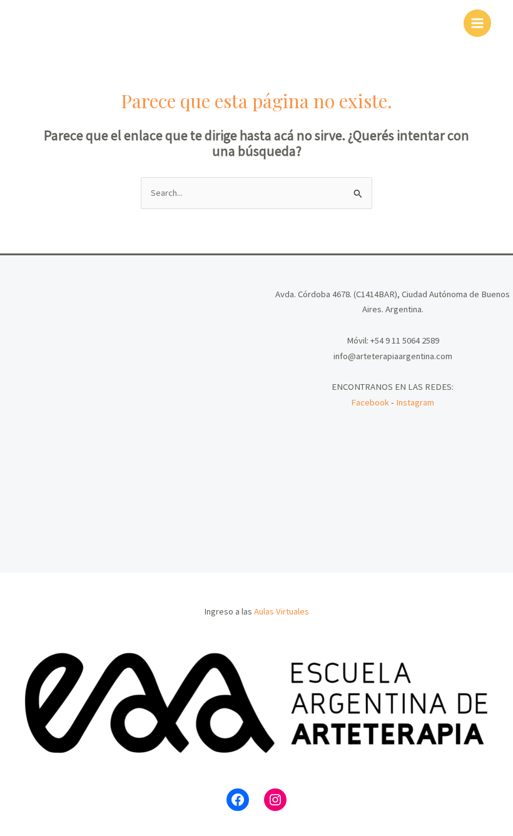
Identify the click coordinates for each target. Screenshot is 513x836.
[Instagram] (275, 799)
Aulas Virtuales (281, 611)
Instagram (415, 402)
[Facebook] (237, 799)
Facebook (370, 402)
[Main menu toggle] (477, 23)
